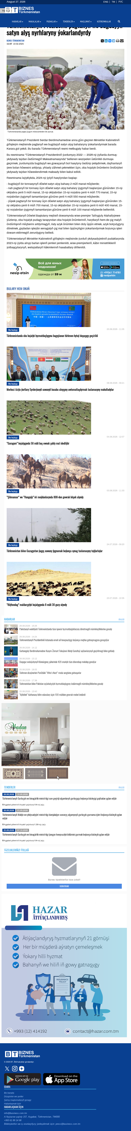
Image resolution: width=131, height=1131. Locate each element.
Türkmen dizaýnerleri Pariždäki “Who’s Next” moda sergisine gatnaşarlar (50, 673)
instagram (14, 1068)
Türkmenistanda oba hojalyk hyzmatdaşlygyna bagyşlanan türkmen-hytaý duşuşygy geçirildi (52, 336)
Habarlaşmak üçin (12, 1103)
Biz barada (9, 1093)
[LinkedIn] (106, 40)
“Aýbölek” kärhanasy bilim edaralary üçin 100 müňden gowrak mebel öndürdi (52, 694)
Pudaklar (51, 21)
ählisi (121, 619)
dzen (21, 1068)
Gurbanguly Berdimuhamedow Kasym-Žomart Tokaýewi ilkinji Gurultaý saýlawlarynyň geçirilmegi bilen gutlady (66, 651)
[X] (102, 40)
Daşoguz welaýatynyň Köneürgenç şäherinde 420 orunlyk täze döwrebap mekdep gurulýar (57, 662)
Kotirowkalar (104, 21)
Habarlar (9, 619)
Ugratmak (64, 886)
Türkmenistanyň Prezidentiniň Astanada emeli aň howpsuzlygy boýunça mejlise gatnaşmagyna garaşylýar (64, 640)
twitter (7, 1068)
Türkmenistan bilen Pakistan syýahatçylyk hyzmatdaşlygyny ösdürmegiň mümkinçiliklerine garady (61, 683)
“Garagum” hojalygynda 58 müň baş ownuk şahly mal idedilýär (38, 443)
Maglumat (85, 21)
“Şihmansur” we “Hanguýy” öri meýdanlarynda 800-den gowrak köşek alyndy (45, 497)
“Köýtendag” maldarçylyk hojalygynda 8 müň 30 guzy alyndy (37, 605)
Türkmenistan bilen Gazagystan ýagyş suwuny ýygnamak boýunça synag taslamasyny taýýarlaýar (55, 551)
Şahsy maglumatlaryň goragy (17, 1100)
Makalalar (34, 21)
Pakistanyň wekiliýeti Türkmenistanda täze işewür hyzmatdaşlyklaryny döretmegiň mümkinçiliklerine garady (65, 629)
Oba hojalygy (13, 329)
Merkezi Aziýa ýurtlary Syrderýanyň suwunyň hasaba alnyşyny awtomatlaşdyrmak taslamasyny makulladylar (60, 390)
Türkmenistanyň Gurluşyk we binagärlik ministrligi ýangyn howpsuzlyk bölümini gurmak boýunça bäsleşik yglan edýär (56, 834)
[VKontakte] (109, 40)
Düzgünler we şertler (13, 1096)
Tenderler (9, 787)
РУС (121, 2)
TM (113, 2)
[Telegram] (113, 40)
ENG (105, 2)
